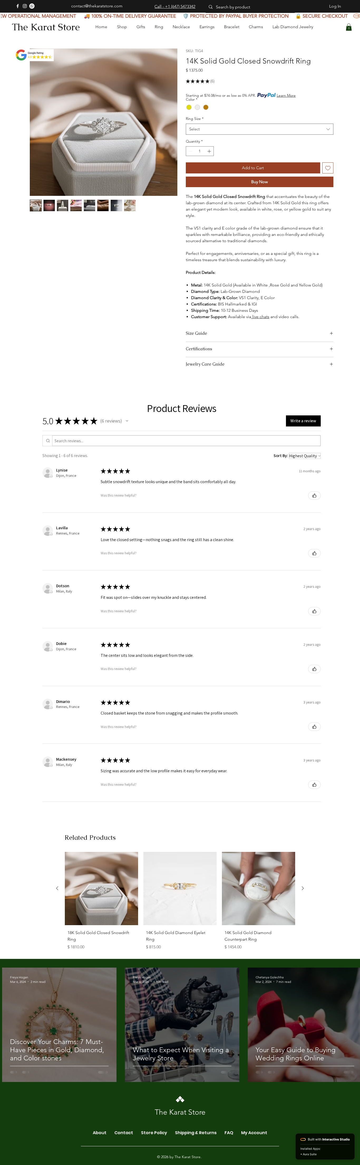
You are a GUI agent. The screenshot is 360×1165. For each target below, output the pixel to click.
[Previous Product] (57, 888)
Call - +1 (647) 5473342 (174, 6)
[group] (180, 902)
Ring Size (194, 118)
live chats (260, 316)
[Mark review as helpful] (314, 495)
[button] (349, 27)
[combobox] (259, 129)
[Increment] (209, 151)
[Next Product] (303, 888)
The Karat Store (46, 27)
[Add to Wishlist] (327, 167)
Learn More (286, 95)
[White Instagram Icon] (24, 6)
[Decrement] (190, 151)
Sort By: (281, 455)
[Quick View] (101, 888)
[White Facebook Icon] (17, 6)
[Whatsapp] (32, 6)
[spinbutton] (199, 151)
